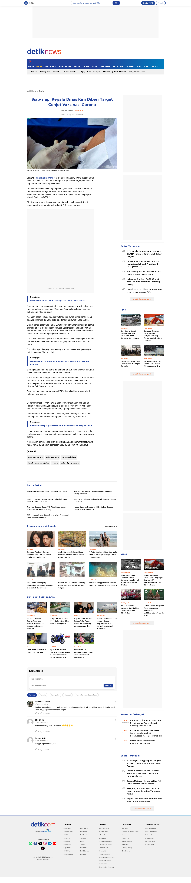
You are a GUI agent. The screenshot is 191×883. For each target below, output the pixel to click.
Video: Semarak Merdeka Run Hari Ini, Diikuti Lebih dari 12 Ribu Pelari (130, 609)
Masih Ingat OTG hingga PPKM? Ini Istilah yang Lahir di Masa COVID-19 (47, 500)
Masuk (160, 3)
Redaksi (125, 828)
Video (146, 66)
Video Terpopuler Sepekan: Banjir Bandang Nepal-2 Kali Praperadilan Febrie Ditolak (130, 580)
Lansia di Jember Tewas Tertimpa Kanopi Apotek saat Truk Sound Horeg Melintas (35, 623)
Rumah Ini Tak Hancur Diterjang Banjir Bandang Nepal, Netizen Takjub (71, 585)
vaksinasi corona (35, 457)
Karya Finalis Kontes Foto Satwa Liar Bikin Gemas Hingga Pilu (59, 621)
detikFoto (83, 848)
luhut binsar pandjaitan (38, 463)
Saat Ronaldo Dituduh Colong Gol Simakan (36, 651)
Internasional (65, 66)
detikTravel (84, 828)
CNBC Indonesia (151, 832)
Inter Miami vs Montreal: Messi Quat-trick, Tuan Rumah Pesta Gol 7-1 (83, 653)
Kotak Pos (126, 838)
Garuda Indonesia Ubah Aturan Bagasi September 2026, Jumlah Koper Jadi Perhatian (107, 623)
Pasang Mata (103, 832)
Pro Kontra (118, 66)
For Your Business (105, 860)
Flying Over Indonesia (106, 857)
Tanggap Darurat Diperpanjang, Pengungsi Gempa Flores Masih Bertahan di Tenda (153, 336)
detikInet (67, 838)
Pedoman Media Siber (130, 832)
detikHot (67, 841)
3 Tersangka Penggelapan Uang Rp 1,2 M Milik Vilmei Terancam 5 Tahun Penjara (144, 254)
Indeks (155, 66)
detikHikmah (84, 851)
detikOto (67, 851)
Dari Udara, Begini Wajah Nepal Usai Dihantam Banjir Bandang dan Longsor (130, 334)
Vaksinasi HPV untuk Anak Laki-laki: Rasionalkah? (47, 491)
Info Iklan (125, 844)
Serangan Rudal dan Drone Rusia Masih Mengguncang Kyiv (152, 363)
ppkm (55, 463)
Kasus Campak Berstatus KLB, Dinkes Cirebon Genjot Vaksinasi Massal (93, 508)
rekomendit (103, 864)
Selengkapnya (110, 526)
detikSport (67, 844)
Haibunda (149, 835)
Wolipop (83, 838)
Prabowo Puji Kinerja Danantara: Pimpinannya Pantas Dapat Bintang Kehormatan (146, 723)
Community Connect (106, 867)
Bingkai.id (102, 851)
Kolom (94, 66)
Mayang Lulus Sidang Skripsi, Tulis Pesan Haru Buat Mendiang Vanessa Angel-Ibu (82, 622)
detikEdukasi (68, 832)
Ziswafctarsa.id (104, 854)
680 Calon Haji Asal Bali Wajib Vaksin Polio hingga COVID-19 (95, 500)
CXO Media (149, 844)
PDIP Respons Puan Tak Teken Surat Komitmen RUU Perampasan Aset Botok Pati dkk (146, 733)
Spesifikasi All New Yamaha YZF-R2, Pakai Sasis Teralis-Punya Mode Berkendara (60, 653)
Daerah (56, 72)
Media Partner (127, 841)
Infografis (130, 66)
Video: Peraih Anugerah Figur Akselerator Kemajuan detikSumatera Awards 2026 (154, 610)
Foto (139, 66)
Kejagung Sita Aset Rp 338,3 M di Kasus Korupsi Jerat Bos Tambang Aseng (143, 282)
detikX (86, 66)
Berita (39, 66)
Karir (123, 835)
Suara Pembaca (71, 72)
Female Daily (150, 841)
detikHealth (84, 835)
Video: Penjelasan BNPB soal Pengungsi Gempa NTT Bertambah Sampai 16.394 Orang (153, 580)
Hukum (77, 66)
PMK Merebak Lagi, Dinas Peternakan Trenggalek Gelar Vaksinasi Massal (48, 516)
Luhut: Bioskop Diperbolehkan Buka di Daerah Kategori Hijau (61, 426)
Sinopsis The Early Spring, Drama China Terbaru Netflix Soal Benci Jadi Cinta (39, 554)
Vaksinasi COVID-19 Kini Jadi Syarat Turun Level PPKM (57, 301)
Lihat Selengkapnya (141, 299)
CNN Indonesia (150, 828)
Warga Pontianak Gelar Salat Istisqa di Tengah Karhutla (130, 363)
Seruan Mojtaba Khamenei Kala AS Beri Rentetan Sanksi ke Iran (144, 272)
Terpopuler (45, 72)
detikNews (31, 91)
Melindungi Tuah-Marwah (114, 72)
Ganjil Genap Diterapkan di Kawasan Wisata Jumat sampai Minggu (59, 362)
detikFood (83, 832)
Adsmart (33, 72)
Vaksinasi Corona (44, 178)
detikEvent (102, 838)
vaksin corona (52, 457)
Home (31, 66)
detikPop (83, 854)
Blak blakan (105, 66)
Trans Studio (103, 848)
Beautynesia (149, 838)
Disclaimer (126, 851)
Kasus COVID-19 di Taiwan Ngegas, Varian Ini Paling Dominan (93, 492)
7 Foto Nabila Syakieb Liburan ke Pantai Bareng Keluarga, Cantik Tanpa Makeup (103, 554)
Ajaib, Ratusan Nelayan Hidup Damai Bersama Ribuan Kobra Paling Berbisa (71, 554)
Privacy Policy (127, 848)
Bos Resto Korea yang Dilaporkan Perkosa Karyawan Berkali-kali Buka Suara (40, 585)
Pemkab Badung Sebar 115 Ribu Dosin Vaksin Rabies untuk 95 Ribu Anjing (46, 508)
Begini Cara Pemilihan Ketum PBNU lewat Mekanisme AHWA (144, 290)
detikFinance (68, 835)
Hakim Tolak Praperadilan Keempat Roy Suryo (142, 742)
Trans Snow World (105, 844)
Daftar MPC (148, 3)
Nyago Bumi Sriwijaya (91, 72)
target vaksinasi (69, 457)
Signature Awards (105, 841)
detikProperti (68, 854)
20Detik (82, 844)
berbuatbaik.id (104, 828)
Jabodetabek (51, 66)
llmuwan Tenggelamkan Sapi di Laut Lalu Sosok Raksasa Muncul (103, 584)
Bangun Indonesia (137, 72)
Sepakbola (67, 848)
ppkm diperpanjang (70, 463)
